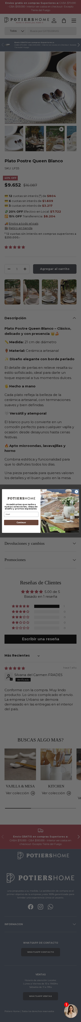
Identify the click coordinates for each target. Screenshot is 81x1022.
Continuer (21, 522)
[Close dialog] (76, 491)
